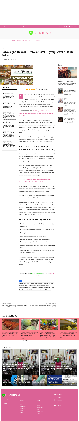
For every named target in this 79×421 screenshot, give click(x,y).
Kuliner (3, 48)
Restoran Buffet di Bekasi (49, 287)
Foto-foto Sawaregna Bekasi (41, 281)
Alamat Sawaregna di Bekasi (28, 281)
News (4, 92)
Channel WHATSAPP (37, 274)
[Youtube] (67, 26)
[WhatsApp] (72, 59)
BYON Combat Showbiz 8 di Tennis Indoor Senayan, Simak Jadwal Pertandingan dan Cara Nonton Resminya (9, 135)
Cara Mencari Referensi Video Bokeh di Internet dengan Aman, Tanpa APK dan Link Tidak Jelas (70, 120)
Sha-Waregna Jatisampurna (45, 289)
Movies (4, 121)
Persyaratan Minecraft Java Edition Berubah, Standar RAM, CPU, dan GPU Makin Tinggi (9, 115)
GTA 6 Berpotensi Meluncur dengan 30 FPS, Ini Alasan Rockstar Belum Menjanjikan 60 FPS (9, 145)
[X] (64, 26)
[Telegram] (75, 59)
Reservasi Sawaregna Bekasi (24, 287)
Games (4, 102)
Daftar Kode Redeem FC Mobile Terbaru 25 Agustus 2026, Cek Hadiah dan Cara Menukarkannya (9, 106)
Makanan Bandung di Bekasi (36, 283)
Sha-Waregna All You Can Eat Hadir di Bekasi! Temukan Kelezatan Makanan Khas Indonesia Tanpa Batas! (37, 113)
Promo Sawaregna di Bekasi (43, 285)
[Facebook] (59, 26)
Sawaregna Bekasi (34, 289)
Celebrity (66, 98)
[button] (75, 41)
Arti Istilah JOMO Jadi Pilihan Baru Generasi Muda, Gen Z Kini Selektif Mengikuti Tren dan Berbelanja (67, 83)
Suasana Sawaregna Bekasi (24, 292)
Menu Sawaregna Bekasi (48, 283)
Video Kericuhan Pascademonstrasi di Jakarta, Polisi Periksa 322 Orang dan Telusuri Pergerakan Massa (8, 125)
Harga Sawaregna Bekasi (24, 283)
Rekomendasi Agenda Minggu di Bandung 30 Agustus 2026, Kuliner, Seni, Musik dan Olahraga (8, 96)
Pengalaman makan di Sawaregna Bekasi (27, 285)
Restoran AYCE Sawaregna (37, 287)
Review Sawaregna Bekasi (24, 289)
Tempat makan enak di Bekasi (38, 292)
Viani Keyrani (6, 59)
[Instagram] (62, 26)
